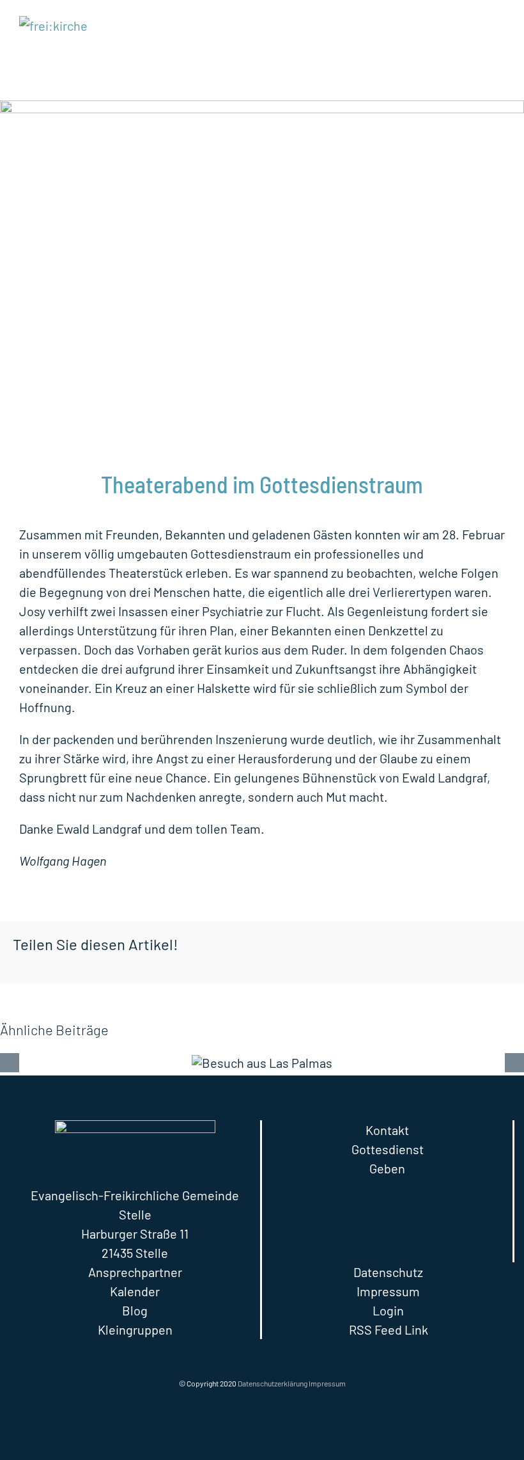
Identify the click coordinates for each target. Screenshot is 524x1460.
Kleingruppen (135, 1329)
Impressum (388, 1291)
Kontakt (387, 1130)
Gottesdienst (387, 1149)
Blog (135, 1310)
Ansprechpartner (135, 1272)
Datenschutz (388, 1272)
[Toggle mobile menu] (500, 26)
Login (388, 1310)
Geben (387, 1168)
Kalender (135, 1291)
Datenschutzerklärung (272, 1383)
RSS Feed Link (388, 1329)
